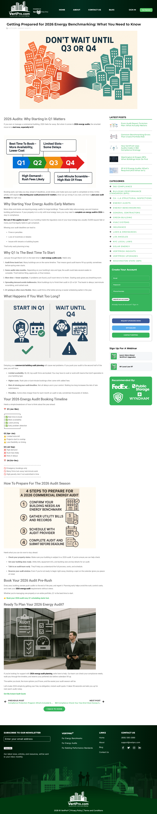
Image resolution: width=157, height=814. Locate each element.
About (76, 10)
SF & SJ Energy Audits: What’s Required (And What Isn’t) (135, 169)
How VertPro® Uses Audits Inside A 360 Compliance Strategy (130, 148)
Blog (111, 10)
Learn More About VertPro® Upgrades (128, 356)
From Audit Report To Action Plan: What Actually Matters (134, 124)
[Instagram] (134, 748)
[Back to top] (149, 66)
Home (62, 10)
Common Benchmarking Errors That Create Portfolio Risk (135, 136)
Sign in (132, 10)
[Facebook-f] (123, 748)
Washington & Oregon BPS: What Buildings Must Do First (134, 158)
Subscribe (8, 748)
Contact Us (94, 10)
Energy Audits (24, 28)
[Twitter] (128, 748)
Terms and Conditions (93, 810)
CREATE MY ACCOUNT (121, 299)
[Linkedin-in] (139, 748)
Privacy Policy (76, 810)
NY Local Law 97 (126, 367)
